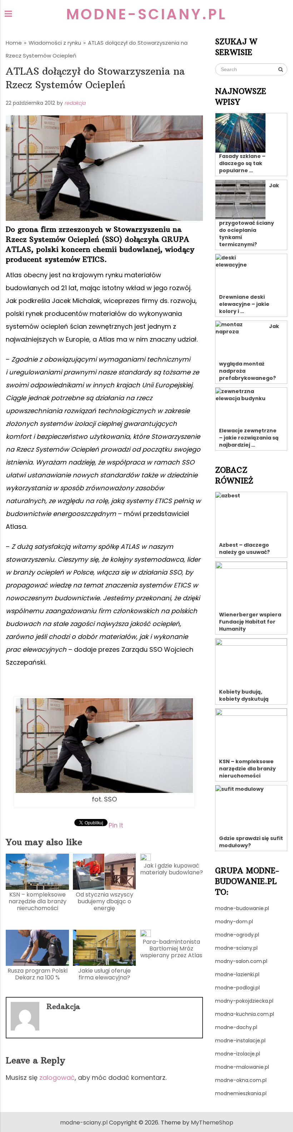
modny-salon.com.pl (241, 961)
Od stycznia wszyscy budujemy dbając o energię (104, 901)
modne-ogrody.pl (237, 934)
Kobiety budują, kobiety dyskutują (244, 695)
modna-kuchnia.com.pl (244, 1014)
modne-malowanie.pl (242, 1067)
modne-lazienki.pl (237, 974)
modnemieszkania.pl (241, 1093)
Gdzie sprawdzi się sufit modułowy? (251, 842)
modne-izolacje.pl (237, 1053)
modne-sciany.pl (146, 14)
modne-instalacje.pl (240, 1040)
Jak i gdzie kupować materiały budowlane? (171, 869)
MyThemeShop (212, 1122)
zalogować (57, 1077)
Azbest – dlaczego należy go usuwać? (244, 548)
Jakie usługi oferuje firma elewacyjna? (104, 974)
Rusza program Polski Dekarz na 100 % (38, 974)
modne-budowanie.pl (242, 908)
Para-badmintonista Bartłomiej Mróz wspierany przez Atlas (171, 948)
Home (14, 42)
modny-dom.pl (234, 921)
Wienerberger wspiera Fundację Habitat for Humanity (250, 621)
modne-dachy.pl (236, 1027)
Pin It (116, 825)
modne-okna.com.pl (241, 1080)
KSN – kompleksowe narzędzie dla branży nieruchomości (37, 901)
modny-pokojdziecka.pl (244, 1000)
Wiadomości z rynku (55, 42)
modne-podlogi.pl (237, 987)
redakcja (74, 102)
